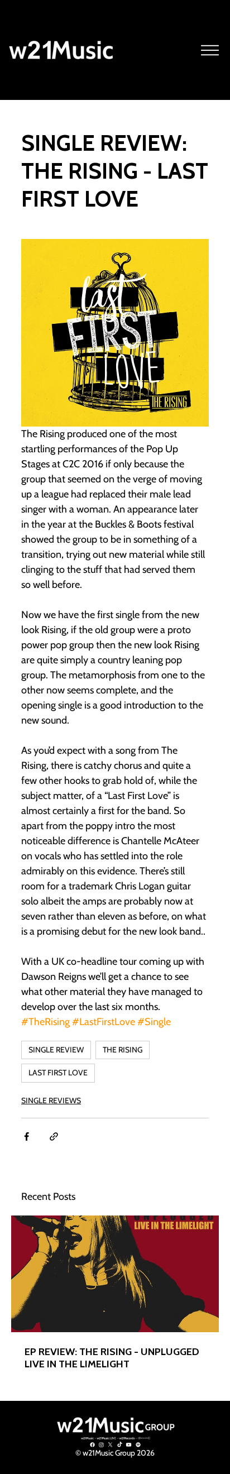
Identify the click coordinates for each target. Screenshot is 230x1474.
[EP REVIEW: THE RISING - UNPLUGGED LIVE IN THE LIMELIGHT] (115, 1273)
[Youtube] (129, 1445)
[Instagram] (101, 1445)
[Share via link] (54, 1136)
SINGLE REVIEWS (51, 1100)
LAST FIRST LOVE (58, 1073)
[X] (110, 1445)
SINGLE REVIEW (56, 1050)
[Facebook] (92, 1445)
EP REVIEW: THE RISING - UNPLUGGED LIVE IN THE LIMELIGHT (112, 1358)
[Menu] (210, 50)
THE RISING (122, 1050)
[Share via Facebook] (26, 1136)
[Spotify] (138, 1445)
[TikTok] (120, 1445)
